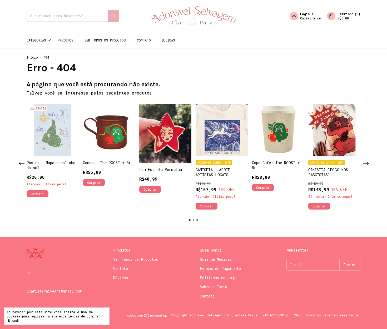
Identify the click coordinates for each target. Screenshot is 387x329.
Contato (144, 40)
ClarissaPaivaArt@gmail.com (54, 291)
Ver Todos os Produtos (105, 40)
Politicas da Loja (218, 277)
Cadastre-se (310, 18)
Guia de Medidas (216, 259)
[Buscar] (113, 16)
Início (32, 57)
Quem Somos (211, 250)
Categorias (36, 40)
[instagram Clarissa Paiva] (28, 273)
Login (305, 14)
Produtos (65, 40)
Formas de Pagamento (220, 268)
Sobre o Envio (213, 286)
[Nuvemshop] (147, 316)
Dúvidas (168, 40)
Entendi (13, 320)
